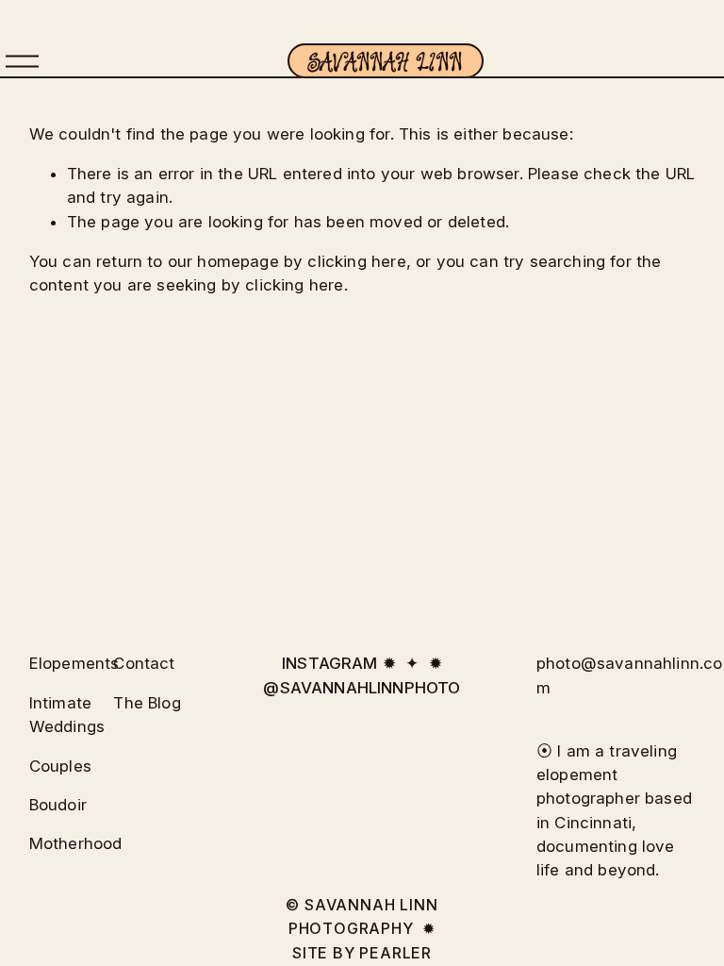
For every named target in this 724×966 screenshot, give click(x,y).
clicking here (356, 261)
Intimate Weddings (67, 714)
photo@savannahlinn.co (629, 663)
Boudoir (58, 804)
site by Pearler (362, 952)
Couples (60, 766)
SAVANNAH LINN (385, 61)
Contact (143, 663)
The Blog (146, 702)
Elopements (74, 663)
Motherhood (76, 843)
